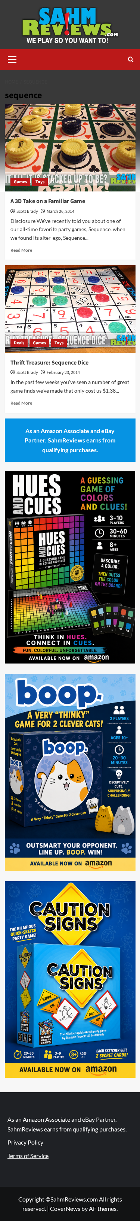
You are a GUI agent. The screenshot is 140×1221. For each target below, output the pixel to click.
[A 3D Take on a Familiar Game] (70, 147)
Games (20, 182)
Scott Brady (27, 211)
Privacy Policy (25, 1142)
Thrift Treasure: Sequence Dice (49, 363)
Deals (19, 343)
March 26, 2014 (60, 211)
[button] (12, 58)
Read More (21, 250)
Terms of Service (28, 1155)
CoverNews (65, 1208)
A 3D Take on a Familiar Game (47, 201)
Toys (39, 182)
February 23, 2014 (63, 372)
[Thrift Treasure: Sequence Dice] (70, 309)
